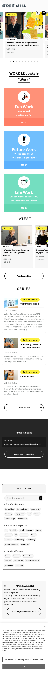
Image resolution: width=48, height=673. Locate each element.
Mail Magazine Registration (24, 611)
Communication (22, 509)
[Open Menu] (43, 13)
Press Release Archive (24, 454)
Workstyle (25, 544)
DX (16, 535)
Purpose (8, 539)
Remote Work (28, 556)
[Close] (45, 626)
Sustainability (19, 539)
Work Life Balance (11, 544)
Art (6, 530)
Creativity (8, 514)
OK (24, 666)
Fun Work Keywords (15, 504)
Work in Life (18, 560)
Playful (37, 514)
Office (33, 535)
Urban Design (10, 518)
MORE (24, 122)
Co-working (9, 509)
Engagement (19, 514)
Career (7, 556)
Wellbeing (31, 539)
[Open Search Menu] (38, 13)
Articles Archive (24, 276)
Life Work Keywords (15, 551)
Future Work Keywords (16, 525)
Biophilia (13, 530)
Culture (38, 530)
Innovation (24, 535)
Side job (8, 560)
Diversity (8, 535)
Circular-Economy (26, 530)
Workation (9, 565)
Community (35, 509)
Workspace (22, 518)
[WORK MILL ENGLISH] (14, 5)
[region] (24, 647)
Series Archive (24, 407)
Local (29, 514)
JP (32, 13)
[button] (10, 61)
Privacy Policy (8, 653)
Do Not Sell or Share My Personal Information (24, 659)
